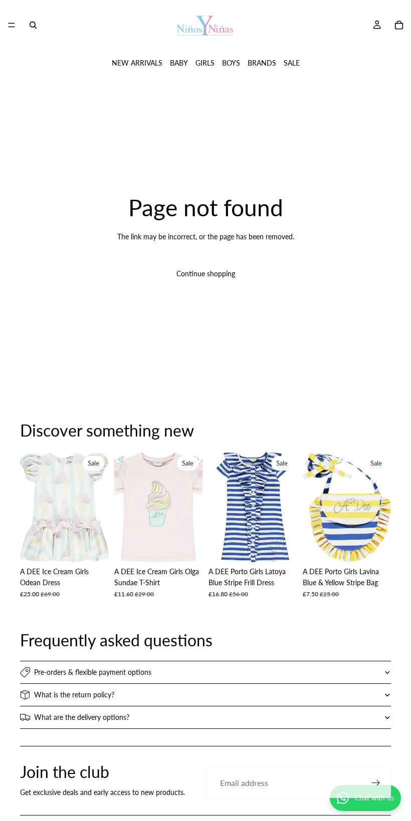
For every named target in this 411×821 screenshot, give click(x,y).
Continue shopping (205, 273)
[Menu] (11, 25)
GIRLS (205, 63)
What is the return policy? (74, 694)
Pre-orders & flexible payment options (92, 672)
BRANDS (262, 63)
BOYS (231, 63)
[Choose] (281, 547)
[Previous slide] (31, 507)
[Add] (93, 547)
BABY (179, 63)
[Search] (33, 25)
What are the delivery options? (81, 717)
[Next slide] (97, 507)
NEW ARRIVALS (137, 63)
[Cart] (399, 25)
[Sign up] (375, 782)
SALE (292, 63)
